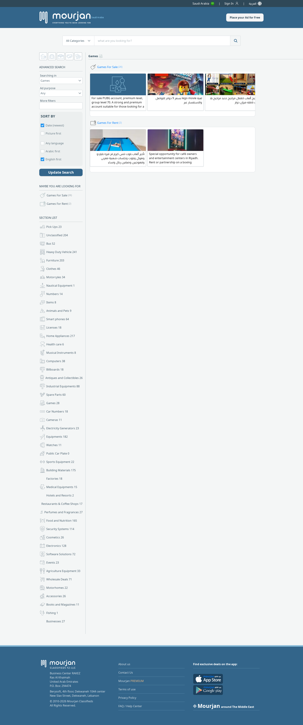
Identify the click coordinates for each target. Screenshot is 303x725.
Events (52, 562)
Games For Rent (59, 204)
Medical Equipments (61, 487)
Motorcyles (55, 277)
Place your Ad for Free (245, 17)
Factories (54, 479)
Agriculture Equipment (63, 571)
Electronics (56, 546)
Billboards (54, 369)
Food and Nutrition (61, 521)
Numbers (54, 294)
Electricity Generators (62, 428)
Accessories (56, 596)
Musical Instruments (61, 353)
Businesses (55, 621)
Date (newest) (55, 125)
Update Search (61, 172)
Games (52, 403)
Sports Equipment (60, 462)
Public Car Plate (57, 453)
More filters (48, 100)
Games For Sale (59, 195)
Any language (55, 143)
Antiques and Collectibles (64, 378)
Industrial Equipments (63, 386)
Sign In (229, 3)
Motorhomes (57, 588)
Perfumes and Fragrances (63, 512)
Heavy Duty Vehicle (61, 252)
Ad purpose (47, 88)
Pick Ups (54, 227)
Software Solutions (60, 554)
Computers (55, 361)
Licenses (53, 327)
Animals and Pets (58, 311)
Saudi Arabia (201, 3)
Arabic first (53, 151)
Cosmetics (55, 537)
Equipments (57, 437)
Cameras (54, 420)
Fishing (52, 613)
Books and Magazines (62, 604)
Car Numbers (57, 411)
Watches (54, 445)
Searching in (48, 75)
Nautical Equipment (60, 285)
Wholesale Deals (59, 579)
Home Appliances (60, 336)
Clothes (53, 269)
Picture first (53, 133)
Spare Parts (56, 395)
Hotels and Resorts (60, 495)
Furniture (55, 260)
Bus (50, 244)
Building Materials (61, 470)
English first (53, 159)
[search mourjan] (235, 41)
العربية (252, 3)
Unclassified (57, 235)
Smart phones (57, 319)
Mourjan (131, 681)
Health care (55, 344)
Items (51, 302)
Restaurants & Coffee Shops (62, 504)
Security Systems (60, 529)
